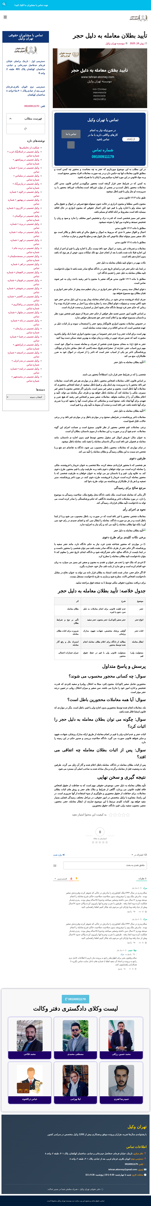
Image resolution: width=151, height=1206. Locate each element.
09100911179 (31, 106)
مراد (122, 954)
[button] (4, 3)
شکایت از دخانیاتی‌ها (29, 147)
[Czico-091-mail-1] (71, 145)
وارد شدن (57, 855)
